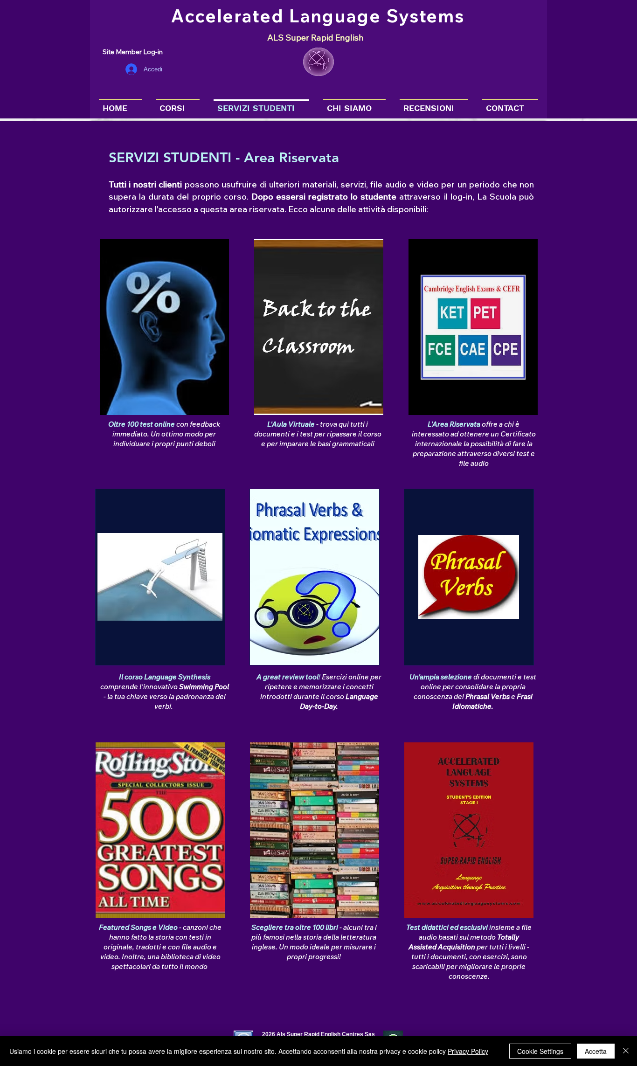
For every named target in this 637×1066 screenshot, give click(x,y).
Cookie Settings (540, 1051)
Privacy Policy (468, 1051)
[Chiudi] (625, 1051)
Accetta (596, 1051)
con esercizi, (489, 956)
